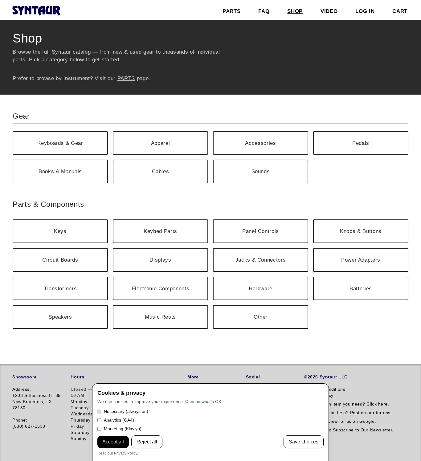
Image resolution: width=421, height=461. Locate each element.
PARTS (126, 78)
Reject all (147, 441)
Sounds (260, 171)
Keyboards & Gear (60, 143)
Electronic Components (161, 288)
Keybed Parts (160, 231)
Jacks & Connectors (260, 260)
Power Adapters (360, 260)
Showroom (24, 376)
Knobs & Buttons (361, 231)
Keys (60, 231)
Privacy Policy (125, 453)
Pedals (360, 143)
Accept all (113, 441)
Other (261, 317)
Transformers (60, 288)
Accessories (260, 143)
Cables (160, 171)
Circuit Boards (60, 260)
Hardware (260, 288)
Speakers (60, 317)
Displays (160, 260)
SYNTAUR (36, 11)
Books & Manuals (60, 171)
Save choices (303, 441)
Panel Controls (260, 231)
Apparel (160, 143)
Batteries (360, 288)
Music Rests (160, 317)
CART (399, 11)
